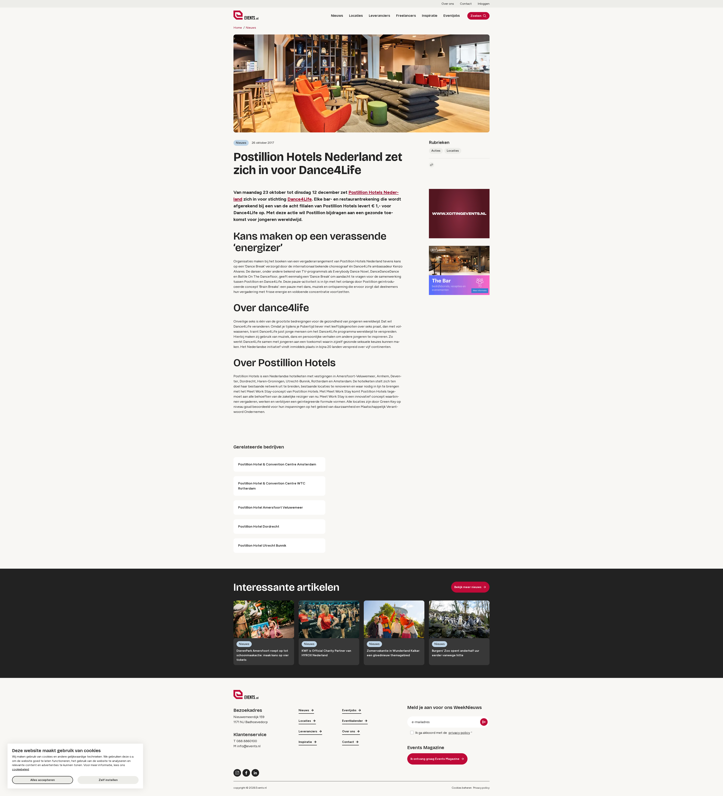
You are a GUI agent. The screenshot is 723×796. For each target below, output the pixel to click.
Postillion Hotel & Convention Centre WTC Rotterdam (271, 485)
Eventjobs (451, 16)
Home (237, 27)
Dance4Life (300, 199)
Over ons (448, 3)
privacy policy (459, 733)
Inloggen (484, 3)
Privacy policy (481, 787)
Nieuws (337, 16)
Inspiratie (429, 16)
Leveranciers (379, 16)
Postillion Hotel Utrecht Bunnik (262, 545)
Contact (466, 3)
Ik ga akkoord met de (442, 733)
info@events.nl (248, 746)
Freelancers (406, 16)
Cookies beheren (462, 787)
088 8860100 (246, 741)
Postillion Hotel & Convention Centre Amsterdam (277, 464)
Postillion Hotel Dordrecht (258, 526)
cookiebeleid (20, 769)
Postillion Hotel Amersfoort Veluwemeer (270, 507)
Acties (435, 150)
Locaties (356, 16)
